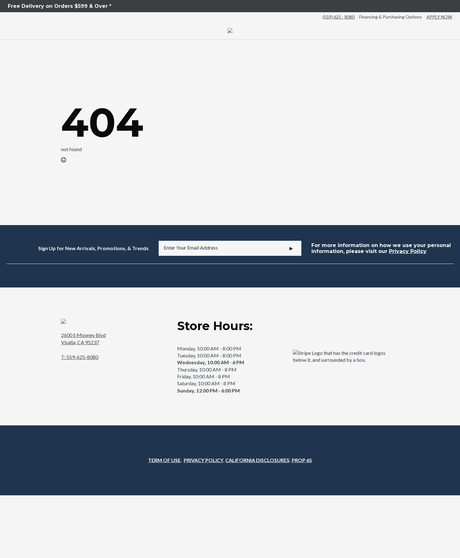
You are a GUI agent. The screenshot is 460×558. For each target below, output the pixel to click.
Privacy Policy (408, 251)
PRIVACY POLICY (203, 460)
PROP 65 (302, 460)
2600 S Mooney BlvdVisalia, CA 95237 (83, 338)
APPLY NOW (439, 16)
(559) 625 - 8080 (339, 16)
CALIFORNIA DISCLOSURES (257, 460)
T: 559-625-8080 (79, 357)
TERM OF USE (164, 460)
